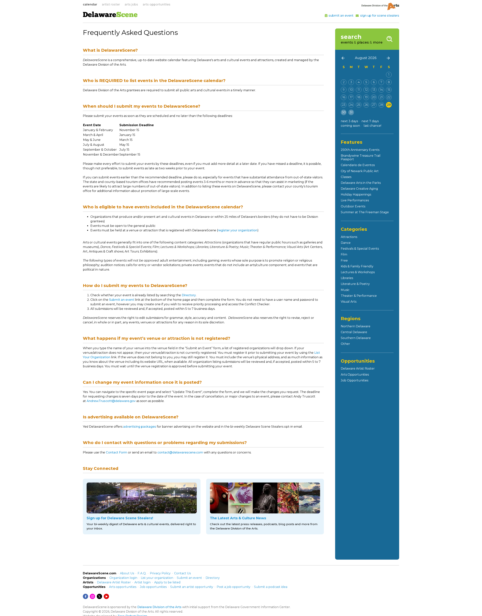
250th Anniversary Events (360, 150)
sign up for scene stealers (379, 15)
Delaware (110, 15)
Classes (346, 177)
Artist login (142, 582)
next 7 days (370, 121)
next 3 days (349, 121)
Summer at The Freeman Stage (365, 212)
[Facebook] (85, 596)
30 (344, 112)
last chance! (372, 125)
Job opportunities (153, 587)
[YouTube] (106, 596)
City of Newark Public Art (360, 171)
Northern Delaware (355, 326)
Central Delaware (354, 332)
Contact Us (182, 573)
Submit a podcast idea (270, 587)
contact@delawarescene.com (180, 452)
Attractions (349, 237)
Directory (189, 295)
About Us (127, 573)
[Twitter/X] (99, 596)
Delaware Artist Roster (358, 368)
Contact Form (116, 452)
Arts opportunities (122, 587)
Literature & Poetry (355, 284)
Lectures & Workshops (358, 272)
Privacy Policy (160, 573)
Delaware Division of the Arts (159, 607)
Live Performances (355, 200)
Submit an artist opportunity (191, 587)
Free (344, 260)
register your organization (237, 230)
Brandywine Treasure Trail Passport (361, 157)
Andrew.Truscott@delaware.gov (111, 401)
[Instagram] (92, 596)
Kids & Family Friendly (357, 266)
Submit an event (121, 299)
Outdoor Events (353, 206)
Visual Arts (348, 301)
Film (344, 254)
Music (345, 290)
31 (351, 112)
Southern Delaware (356, 338)
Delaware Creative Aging (359, 188)
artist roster (111, 4)
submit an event (341, 15)
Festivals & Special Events (360, 248)
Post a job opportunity (233, 587)
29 (389, 105)
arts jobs (131, 4)
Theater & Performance (359, 296)
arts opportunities (156, 4)
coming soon (350, 125)
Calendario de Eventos (358, 165)
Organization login (123, 578)
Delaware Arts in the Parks (361, 183)
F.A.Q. (142, 573)
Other (345, 344)
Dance (346, 243)
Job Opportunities (354, 380)
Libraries (347, 278)
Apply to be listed (167, 582)
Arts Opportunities (355, 374)
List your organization (157, 578)
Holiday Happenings (356, 194)
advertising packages (139, 426)
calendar (90, 4)
